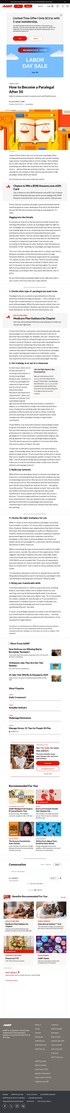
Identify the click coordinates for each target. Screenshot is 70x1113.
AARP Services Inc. (57, 1057)
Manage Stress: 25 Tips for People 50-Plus (30, 728)
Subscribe (47, 763)
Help (57, 6)
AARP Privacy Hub (17, 1094)
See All (63, 897)
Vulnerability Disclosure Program (13, 1101)
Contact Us (54, 1025)
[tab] (13, 878)
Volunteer (38, 1033)
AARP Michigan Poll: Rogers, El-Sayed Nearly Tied (21, 810)
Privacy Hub (48, 773)
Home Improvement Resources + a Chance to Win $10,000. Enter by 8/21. (32, 1)
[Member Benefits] (8, 897)
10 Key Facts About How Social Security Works (46, 842)
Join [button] (18, 6)
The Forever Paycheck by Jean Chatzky (19, 842)
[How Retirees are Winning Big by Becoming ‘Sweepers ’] (56, 653)
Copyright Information (35, 1098)
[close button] (61, 15)
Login (49, 6)
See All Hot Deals (11, 980)
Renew (36, 38)
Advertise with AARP (57, 1041)
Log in (42, 864)
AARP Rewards (40, 1041)
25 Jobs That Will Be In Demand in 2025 (28, 674)
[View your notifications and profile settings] (60, 878)
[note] (35, 151)
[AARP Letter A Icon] (8, 319)
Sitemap (5, 1094)
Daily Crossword (17, 697)
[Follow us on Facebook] (5, 1106)
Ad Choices (30, 1101)
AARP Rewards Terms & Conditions (14, 1098)
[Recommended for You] (21, 796)
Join (20, 38)
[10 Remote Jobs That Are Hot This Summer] (55, 665)
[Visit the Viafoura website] (38, 890)
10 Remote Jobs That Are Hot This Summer (26, 664)
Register (40, 6)
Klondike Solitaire (18, 707)
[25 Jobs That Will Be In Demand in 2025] (56, 677)
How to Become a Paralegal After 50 (31, 89)
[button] (62, 6)
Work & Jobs (13, 83)
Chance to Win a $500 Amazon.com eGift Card (37, 187)
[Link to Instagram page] (17, 1106)
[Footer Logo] (14, 1025)
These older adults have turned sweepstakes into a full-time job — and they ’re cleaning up (29, 656)
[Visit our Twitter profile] (11, 1106)
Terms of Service (32, 1094)
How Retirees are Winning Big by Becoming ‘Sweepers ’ (25, 650)
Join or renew (49, 384)
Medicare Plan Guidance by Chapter (34, 318)
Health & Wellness (20, 315)
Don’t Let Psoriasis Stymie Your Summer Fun (47, 810)
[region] (35, 878)
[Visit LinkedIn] (23, 1106)
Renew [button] (28, 6)
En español (29, 104)
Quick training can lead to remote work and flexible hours (32, 96)
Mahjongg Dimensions (20, 718)
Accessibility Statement (47, 1094)
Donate (37, 1029)
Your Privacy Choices (44, 1101)
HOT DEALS (11, 972)
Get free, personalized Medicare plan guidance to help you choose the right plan (37, 323)
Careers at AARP (56, 1045)
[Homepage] (7, 6)
